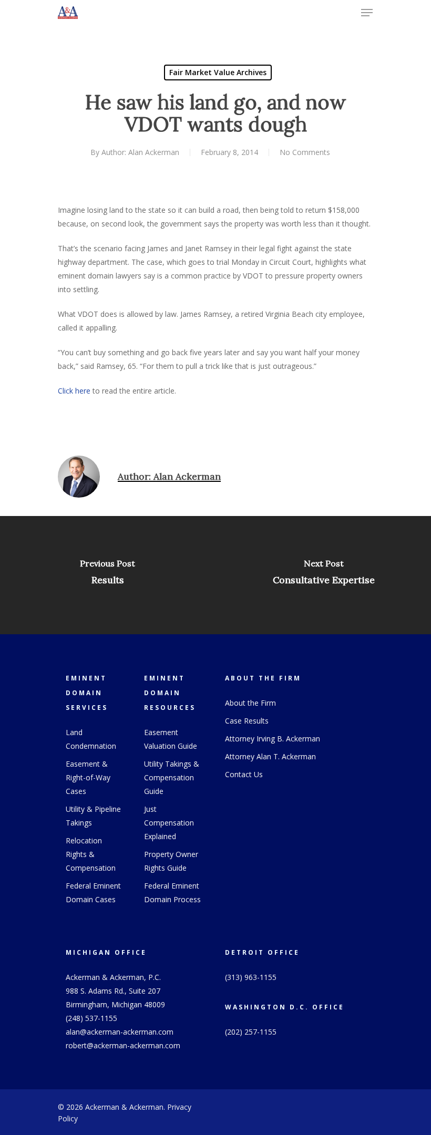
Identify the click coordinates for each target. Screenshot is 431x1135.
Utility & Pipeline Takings (93, 816)
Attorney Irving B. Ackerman (272, 739)
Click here (74, 391)
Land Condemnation (91, 739)
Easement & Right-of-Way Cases (88, 777)
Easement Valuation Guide (170, 739)
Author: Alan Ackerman (140, 152)
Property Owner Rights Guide (171, 861)
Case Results (247, 721)
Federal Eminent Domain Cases (93, 892)
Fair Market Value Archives (217, 72)
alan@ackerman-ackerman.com (119, 1032)
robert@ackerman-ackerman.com (123, 1045)
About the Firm (250, 703)
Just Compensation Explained (169, 822)
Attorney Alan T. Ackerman (270, 756)
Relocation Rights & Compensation (91, 854)
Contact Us (244, 774)
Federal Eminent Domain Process (172, 892)
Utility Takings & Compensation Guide (171, 777)
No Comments (305, 152)
